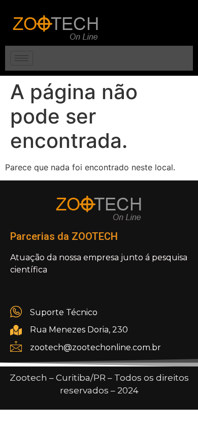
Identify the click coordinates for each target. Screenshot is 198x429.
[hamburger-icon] (21, 58)
